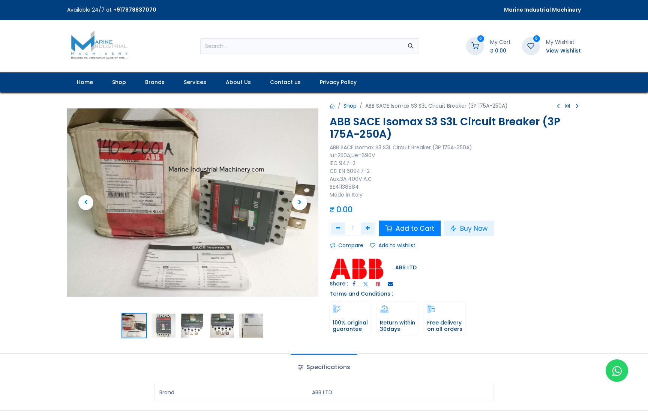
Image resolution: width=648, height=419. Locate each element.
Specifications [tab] (327, 367)
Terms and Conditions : (361, 293)
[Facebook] (354, 284)
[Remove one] (338, 228)
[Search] (410, 46)
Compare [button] (350, 245)
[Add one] (368, 228)
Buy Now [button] (473, 228)
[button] (86, 202)
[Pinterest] (378, 284)
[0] (475, 46)
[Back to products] (567, 106)
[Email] (390, 284)
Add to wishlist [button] (397, 245)
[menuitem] (84, 82)
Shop (350, 106)
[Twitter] (365, 284)
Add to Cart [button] (414, 228)
